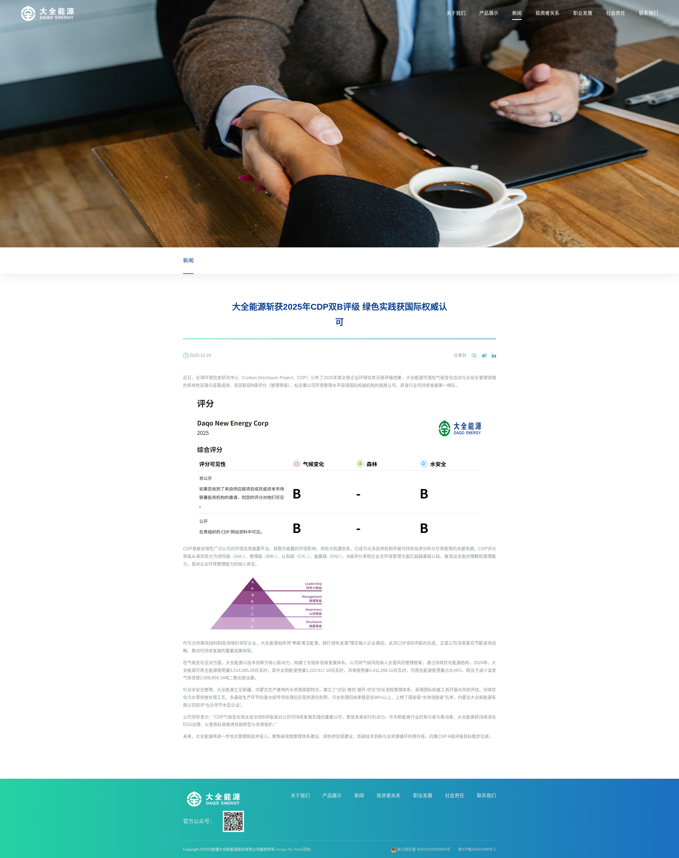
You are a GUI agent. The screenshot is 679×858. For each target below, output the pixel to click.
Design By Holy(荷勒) (293, 849)
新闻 (517, 13)
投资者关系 (547, 13)
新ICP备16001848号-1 (477, 849)
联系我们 (648, 13)
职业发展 (582, 13)
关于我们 (455, 13)
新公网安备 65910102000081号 (423, 849)
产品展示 (488, 13)
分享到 (460, 355)
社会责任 (615, 13)
